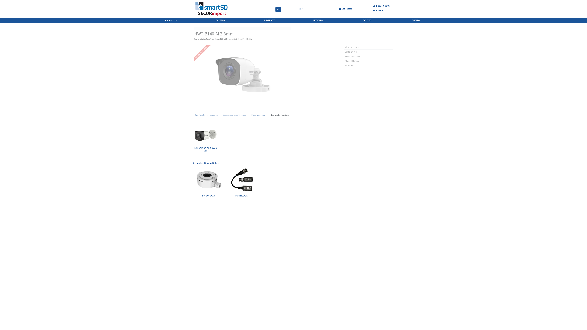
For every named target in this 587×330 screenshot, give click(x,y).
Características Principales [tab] (206, 115)
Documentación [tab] (258, 115)
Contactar (346, 8)
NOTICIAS (318, 20)
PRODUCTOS (171, 20)
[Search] (278, 9)
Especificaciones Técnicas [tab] (234, 115)
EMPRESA (220, 20)
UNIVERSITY (269, 20)
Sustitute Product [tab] (280, 115)
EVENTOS (367, 20)
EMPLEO (416, 20)
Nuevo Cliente (383, 5)
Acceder (379, 10)
